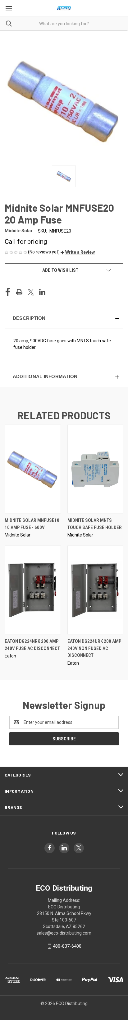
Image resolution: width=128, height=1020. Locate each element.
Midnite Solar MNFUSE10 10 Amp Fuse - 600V (32, 523)
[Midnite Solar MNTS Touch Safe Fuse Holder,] (95, 469)
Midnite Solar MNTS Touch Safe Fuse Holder (94, 523)
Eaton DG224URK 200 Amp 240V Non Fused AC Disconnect (94, 648)
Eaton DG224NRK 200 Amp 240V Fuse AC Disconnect (32, 644)
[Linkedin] (42, 292)
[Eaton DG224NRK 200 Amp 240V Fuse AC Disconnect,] (33, 590)
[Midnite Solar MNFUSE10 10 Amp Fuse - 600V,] (33, 469)
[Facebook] (8, 292)
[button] (78, 252)
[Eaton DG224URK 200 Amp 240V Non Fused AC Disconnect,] (95, 590)
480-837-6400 (67, 946)
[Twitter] (31, 292)
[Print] (19, 292)
